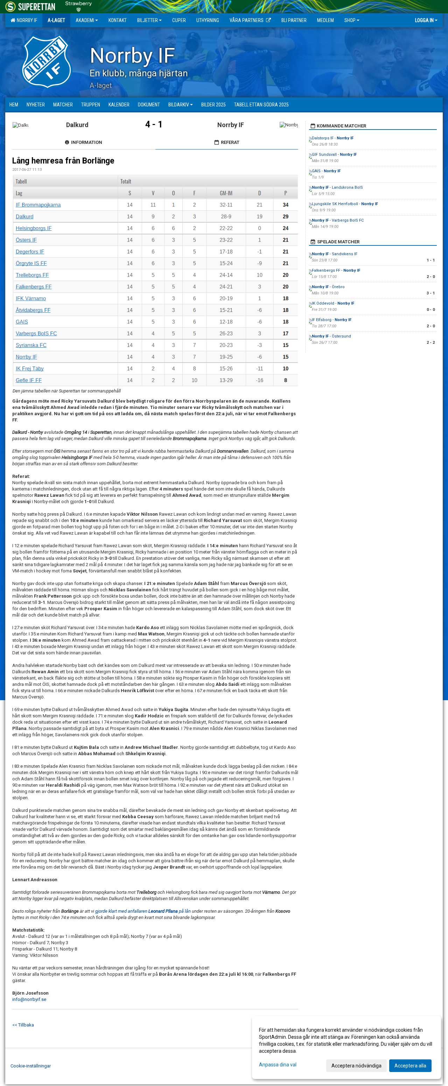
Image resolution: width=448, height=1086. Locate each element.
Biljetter (147, 20)
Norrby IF (26, 20)
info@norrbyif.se (29, 999)
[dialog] (346, 1047)
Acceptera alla (410, 1065)
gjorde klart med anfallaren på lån (143, 911)
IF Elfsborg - (331, 320)
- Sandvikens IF (334, 254)
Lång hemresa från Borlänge (63, 161)
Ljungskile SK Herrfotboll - (345, 204)
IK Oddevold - (333, 303)
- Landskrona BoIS (337, 187)
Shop (350, 20)
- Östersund (331, 336)
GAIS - (326, 171)
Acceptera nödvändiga (356, 1065)
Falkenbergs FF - (336, 270)
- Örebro (328, 287)
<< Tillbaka (23, 1025)
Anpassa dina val (277, 1064)
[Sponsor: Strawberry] (78, 5)
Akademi (85, 20)
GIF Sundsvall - (334, 154)
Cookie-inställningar (30, 1065)
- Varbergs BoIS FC (338, 220)
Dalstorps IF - (333, 138)
